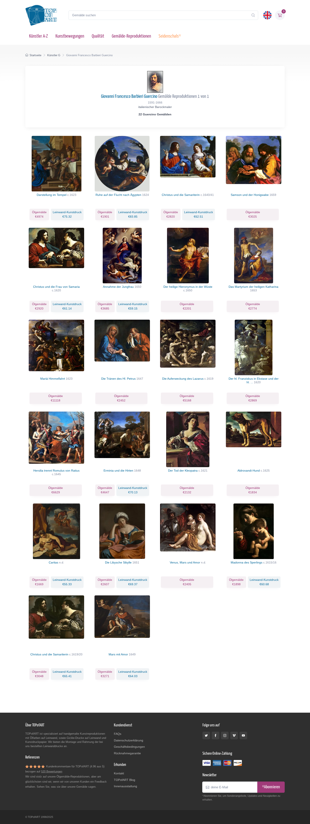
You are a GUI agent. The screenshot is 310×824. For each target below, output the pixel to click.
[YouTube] (243, 735)
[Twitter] (206, 735)
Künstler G (53, 55)
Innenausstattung (125, 786)
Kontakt (119, 773)
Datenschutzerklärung (128, 740)
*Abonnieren (271, 787)
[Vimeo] (234, 735)
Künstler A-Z (38, 36)
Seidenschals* (170, 36)
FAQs (117, 733)
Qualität (98, 36)
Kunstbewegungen (69, 36)
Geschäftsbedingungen (129, 746)
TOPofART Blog (124, 780)
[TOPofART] (41, 15)
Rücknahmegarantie (127, 753)
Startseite (35, 55)
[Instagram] (225, 735)
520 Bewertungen (51, 771)
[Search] (253, 15)
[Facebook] (215, 735)
